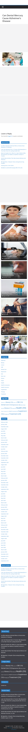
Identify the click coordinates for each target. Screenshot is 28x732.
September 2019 (5, 561)
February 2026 (4, 422)
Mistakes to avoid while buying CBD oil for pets (11, 167)
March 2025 (3, 438)
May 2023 (3, 471)
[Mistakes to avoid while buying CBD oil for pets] (14, 326)
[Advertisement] (14, 38)
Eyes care (3, 376)
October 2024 (4, 446)
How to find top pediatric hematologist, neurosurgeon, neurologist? (12, 349)
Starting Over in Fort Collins (7, 165)
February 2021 (4, 525)
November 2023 (4, 458)
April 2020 (3, 547)
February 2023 (4, 478)
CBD (2, 367)
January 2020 (4, 552)
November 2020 (4, 531)
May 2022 (3, 498)
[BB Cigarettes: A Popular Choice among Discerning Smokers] (14, 289)
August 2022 (4, 491)
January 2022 (4, 507)
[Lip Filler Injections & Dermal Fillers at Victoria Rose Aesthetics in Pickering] (14, 214)
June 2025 (3, 433)
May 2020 (3, 545)
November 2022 (4, 484)
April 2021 (3, 520)
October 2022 (4, 487)
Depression (3, 371)
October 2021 (4, 511)
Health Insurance (5, 387)
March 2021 (3, 522)
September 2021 (5, 514)
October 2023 (4, 460)
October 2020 (4, 534)
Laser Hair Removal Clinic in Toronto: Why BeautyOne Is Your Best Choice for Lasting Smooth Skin (13, 236)
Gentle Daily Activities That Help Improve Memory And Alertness (12, 274)
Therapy (3, 391)
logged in (10, 136)
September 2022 (5, 489)
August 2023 (4, 464)
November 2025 (4, 426)
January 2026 (4, 424)
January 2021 (4, 527)
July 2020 (3, 540)
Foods (2, 380)
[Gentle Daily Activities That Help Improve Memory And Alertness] (14, 270)
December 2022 (4, 482)
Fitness (2, 378)
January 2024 (4, 453)
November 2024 (4, 444)
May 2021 (3, 518)
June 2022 (3, 496)
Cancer (2, 365)
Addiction (3, 360)
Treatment (3, 394)
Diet (2, 374)
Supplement (4, 389)
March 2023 (3, 476)
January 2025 (4, 442)
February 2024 (4, 451)
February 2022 (4, 505)
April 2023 (3, 473)
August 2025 (4, 429)
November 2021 (4, 509)
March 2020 (3, 549)
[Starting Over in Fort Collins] (14, 307)
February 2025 (4, 440)
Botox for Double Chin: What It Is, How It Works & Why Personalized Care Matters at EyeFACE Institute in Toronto (13, 154)
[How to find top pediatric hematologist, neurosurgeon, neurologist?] (14, 345)
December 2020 (4, 529)
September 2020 (5, 536)
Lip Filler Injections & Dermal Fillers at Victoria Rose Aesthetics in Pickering (14, 218)
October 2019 (4, 558)
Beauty (2, 362)
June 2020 (3, 543)
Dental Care (3, 369)
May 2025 (3, 435)
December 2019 (4, 554)
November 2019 (4, 556)
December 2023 (4, 455)
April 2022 (3, 500)
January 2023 (4, 480)
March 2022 (3, 502)
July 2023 (3, 467)
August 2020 (4, 538)
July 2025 (3, 431)
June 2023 (3, 469)
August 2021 (4, 516)
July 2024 (3, 449)
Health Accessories (5, 385)
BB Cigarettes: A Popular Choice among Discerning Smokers (12, 293)
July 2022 (3, 493)
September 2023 (5, 462)
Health (2, 382)
